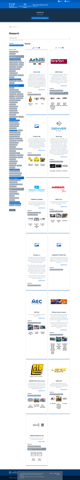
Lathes (21, 116)
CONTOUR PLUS (52, 221)
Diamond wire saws (13, 94)
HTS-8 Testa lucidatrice (42, 165)
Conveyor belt (20, 80)
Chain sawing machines (13, 73)
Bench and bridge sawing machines (15, 60)
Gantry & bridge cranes (13, 110)
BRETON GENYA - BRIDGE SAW (64, 104)
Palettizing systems (43, 332)
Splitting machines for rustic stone (15, 175)
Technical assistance (13, 186)
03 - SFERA (65, 403)
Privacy (51, 473)
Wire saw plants (18, 205)
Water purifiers (12, 200)
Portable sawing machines (14, 142)
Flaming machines (13, 104)
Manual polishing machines (14, 126)
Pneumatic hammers (13, 140)
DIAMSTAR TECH (59, 221)
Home (10, 27)
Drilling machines (20, 94)
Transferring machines (13, 191)
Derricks (12, 87)
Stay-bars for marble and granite (15, 180)
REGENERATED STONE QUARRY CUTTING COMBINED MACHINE (64, 347)
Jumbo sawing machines (14, 116)
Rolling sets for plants (13, 157)
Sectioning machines (13, 163)
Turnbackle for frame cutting (14, 193)
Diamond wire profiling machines (15, 91)
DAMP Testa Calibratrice (30, 165)
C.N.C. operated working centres (15, 69)
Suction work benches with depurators (16, 184)
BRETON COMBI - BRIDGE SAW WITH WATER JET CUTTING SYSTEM (52, 106)
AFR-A (36, 103)
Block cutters (21, 62)
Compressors (12, 77)
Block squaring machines (14, 64)
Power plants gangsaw (13, 144)
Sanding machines (13, 159)
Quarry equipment (13, 155)
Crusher (12, 82)
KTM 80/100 (64, 220)
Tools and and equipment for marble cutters (15, 189)
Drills (12, 96)
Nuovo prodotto (33, 459)
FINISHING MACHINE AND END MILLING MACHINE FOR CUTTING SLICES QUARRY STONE (52, 348)
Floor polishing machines (14, 106)
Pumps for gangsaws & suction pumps (16, 149)
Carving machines (12, 71)
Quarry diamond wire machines (15, 153)
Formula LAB (64, 170)
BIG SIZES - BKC (30, 224)
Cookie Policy (57, 473)
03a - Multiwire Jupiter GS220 (42, 406)
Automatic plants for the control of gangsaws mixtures (15, 56)
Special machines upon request (15, 171)
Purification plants (13, 151)
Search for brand (13, 38)
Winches (11, 205)
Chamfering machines (13, 75)
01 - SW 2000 (52, 403)
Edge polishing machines (19, 96)
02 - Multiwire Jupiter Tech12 (36, 405)
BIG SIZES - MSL (42, 224)
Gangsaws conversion (13, 108)
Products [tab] (60, 47)
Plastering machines (18, 138)
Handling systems (36, 332)
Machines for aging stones (14, 122)
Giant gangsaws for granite (14, 112)
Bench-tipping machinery (14, 62)
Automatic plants (12, 53)
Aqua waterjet (52, 170)
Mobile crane (20, 130)
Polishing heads (20, 140)
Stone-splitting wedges (13, 182)
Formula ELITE (58, 170)
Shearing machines (13, 165)
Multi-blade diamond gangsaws (15, 134)
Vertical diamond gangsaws (14, 198)
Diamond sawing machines (14, 89)
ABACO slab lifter (30, 104)
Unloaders (11, 195)
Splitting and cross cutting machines (15, 173)
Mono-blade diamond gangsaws (15, 132)
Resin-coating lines (20, 155)
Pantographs (12, 138)
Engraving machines (19, 98)
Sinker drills (19, 165)
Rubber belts (20, 157)
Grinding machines (13, 114)
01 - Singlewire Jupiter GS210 (30, 406)
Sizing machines (12, 167)
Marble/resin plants (13, 128)
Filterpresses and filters (13, 102)
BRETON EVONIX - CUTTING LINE (58, 104)
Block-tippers (21, 64)
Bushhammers (19, 66)
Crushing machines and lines (30, 333)
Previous (26, 100)
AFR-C (42, 103)
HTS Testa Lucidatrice (37, 165)
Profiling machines (13, 146)
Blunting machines (13, 66)
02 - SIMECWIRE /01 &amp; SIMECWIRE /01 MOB (58, 406)
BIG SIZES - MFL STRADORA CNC (36, 225)
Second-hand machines (13, 161)
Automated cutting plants (14, 51)
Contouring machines (13, 80)
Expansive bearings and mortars (15, 100)
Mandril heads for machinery (14, 124)
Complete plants (20, 75)
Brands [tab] (37, 47)
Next (47, 100)
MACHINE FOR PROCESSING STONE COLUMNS (58, 346)
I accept (58, 474)
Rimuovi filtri (12, 210)
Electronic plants (12, 98)
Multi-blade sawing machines (14, 136)
